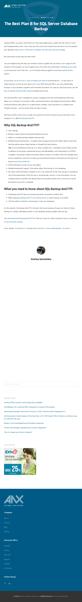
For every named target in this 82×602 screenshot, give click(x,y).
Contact (7, 522)
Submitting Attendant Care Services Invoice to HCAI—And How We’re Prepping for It (35, 411)
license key (67, 178)
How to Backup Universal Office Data (17, 91)
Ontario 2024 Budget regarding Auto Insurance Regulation (25, 427)
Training (7, 563)
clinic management (53, 228)
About (6, 518)
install (72, 218)
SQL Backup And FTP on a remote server (31, 198)
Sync (50, 148)
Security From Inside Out (21, 161)
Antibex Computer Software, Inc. (29, 596)
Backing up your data (69, 67)
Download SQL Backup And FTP (21, 218)
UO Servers (8, 568)
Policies (6, 531)
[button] (76, 6)
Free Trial (7, 555)
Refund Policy (63, 596)
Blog (5, 527)
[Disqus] (41, 298)
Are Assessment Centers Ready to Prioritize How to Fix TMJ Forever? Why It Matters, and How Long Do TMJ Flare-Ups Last (40, 417)
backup (41, 228)
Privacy (56, 596)
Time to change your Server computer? (18, 432)
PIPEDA (73, 151)
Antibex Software (14, 6)
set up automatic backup (13, 222)
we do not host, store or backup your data (29, 80)
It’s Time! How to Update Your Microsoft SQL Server (42, 50)
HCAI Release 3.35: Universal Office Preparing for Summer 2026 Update (29, 407)
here (59, 178)
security (66, 228)
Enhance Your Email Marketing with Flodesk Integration (24, 423)
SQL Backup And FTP (26, 118)
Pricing (6, 550)
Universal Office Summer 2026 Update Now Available (23, 402)
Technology (34, 17)
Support (7, 559)
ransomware (57, 70)
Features (7, 546)
